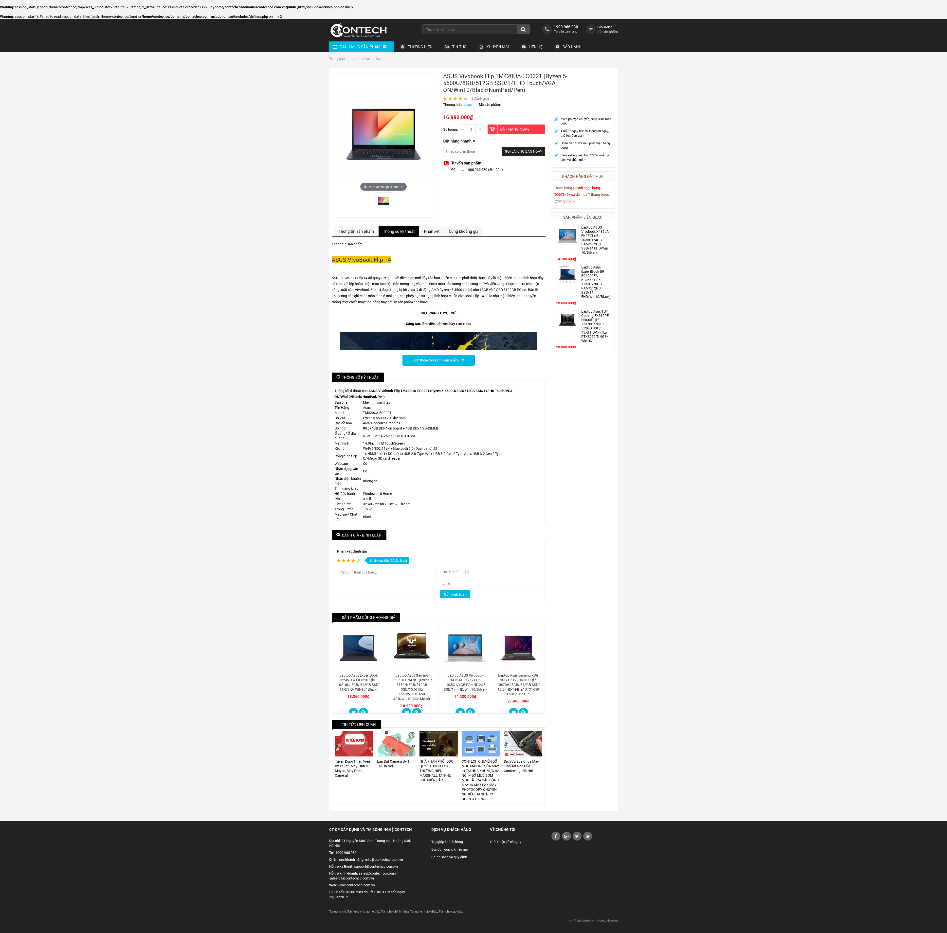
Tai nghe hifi (337, 911)
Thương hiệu (419, 46)
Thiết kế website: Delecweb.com (593, 920)
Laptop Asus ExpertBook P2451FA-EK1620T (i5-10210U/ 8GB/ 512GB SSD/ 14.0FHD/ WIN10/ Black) (358, 682)
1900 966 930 (566, 26)
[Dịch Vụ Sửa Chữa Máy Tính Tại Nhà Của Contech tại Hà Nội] (523, 744)
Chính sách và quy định (449, 857)
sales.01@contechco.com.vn (351, 878)
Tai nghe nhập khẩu (423, 911)
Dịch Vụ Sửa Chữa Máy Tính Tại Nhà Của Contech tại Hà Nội (521, 766)
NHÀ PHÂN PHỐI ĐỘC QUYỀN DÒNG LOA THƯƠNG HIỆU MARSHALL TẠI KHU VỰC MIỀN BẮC (436, 770)
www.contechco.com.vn (356, 885)
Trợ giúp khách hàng (447, 841)
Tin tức (458, 46)
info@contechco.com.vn (384, 859)
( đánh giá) (479, 98)
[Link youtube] (555, 839)
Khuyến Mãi (497, 46)
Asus (468, 104)
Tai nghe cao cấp (450, 911)
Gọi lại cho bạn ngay (523, 151)
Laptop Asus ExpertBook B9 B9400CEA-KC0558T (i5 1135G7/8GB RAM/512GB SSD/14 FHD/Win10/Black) (596, 282)
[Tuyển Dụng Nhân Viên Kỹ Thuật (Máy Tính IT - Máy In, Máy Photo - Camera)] (354, 744)
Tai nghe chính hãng (395, 911)
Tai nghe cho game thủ (363, 911)
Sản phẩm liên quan (582, 217)
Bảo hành (572, 46)
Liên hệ (535, 46)
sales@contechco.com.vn (379, 873)
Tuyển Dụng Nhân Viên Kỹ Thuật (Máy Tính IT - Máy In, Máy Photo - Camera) (352, 768)
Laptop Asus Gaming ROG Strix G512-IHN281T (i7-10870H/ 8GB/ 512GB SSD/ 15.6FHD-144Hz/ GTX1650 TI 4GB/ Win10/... (518, 684)
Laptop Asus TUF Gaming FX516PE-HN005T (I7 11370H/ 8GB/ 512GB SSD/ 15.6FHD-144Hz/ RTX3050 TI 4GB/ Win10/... (595, 326)
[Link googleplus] (566, 839)
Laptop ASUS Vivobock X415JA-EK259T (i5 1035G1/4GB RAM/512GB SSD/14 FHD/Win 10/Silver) (595, 240)
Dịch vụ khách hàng (451, 829)
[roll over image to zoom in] (383, 133)
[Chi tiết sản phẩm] (363, 712)
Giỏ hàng (605, 26)
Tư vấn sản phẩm (466, 162)
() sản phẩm (607, 31)
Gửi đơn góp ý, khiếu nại (449, 849)
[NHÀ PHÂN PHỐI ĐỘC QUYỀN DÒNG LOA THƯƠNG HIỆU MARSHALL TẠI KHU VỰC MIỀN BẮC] (438, 744)
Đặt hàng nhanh (457, 141)
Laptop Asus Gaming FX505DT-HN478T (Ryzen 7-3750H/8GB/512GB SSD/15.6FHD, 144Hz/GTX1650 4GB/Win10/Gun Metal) (411, 687)
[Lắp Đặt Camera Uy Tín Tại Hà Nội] (396, 744)
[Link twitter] (577, 839)
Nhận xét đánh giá (352, 551)
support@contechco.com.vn (376, 866)
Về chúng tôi (502, 829)
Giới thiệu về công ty (505, 841)
